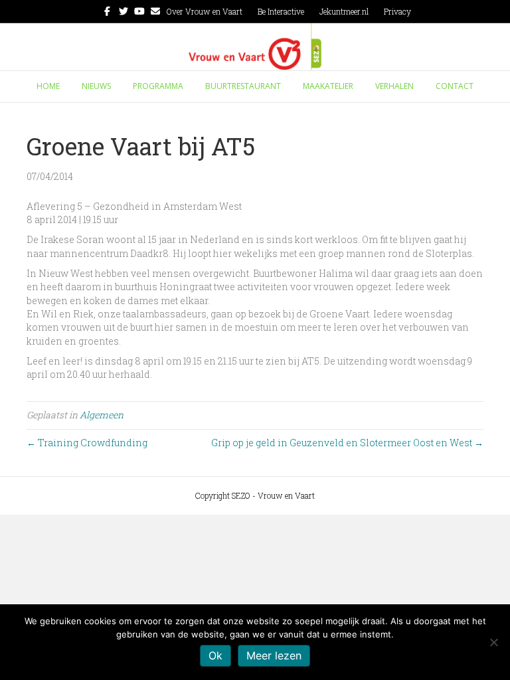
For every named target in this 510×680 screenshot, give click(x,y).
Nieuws (96, 86)
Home (48, 86)
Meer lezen (273, 655)
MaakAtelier (328, 86)
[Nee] (493, 642)
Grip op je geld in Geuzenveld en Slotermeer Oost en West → (347, 442)
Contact (454, 86)
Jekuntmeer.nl (344, 11)
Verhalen (394, 86)
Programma (158, 86)
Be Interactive (281, 11)
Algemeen (102, 414)
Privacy (397, 11)
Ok (215, 655)
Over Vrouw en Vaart (204, 11)
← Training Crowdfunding (87, 442)
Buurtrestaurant (243, 86)
